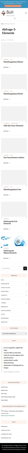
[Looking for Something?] (12, 268)
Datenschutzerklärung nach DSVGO (17, 449)
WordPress (5, 449)
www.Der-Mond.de (9, 415)
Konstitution (5, 287)
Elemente (6, 59)
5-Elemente (7, 123)
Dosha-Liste (4, 387)
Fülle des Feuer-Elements (13, 126)
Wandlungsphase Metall (13, 94)
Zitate (3, 314)
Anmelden (4, 426)
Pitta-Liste (4, 393)
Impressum (4, 306)
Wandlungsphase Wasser (13, 62)
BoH (9, 12)
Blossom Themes (15, 447)
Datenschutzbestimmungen (13, 6)
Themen (3, 302)
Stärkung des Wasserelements (10, 252)
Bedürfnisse (5, 318)
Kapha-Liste (4, 390)
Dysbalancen (14, 123)
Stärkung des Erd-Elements (11, 222)
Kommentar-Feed (6, 434)
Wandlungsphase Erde (12, 189)
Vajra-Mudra (4, 400)
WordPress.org (6, 438)
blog (2, 280)
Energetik (4, 322)
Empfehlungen (5, 299)
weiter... (6, 67)
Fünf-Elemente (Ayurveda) (8, 396)
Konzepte (4, 295)
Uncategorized (6, 310)
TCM (11, 59)
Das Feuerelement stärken (14, 157)
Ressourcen (4, 291)
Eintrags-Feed (5, 430)
